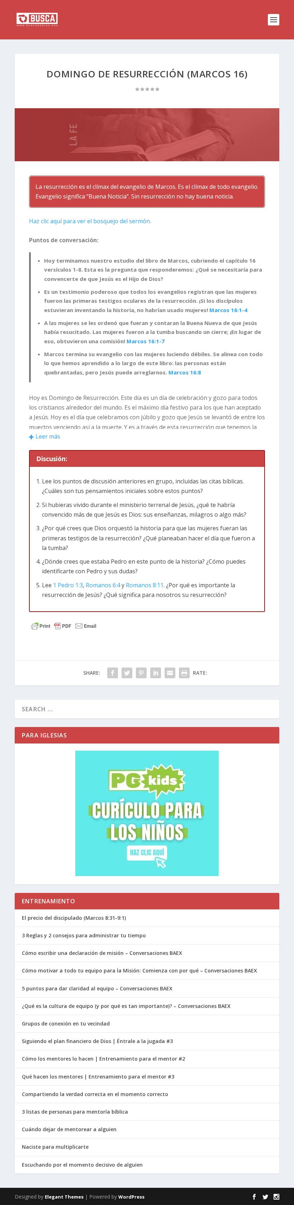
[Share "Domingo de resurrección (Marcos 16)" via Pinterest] (141, 673)
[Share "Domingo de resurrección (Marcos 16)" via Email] (170, 673)
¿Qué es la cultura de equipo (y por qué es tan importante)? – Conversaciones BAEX (126, 1006)
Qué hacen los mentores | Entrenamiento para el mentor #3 (98, 1076)
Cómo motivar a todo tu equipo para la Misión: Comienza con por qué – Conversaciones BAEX (139, 970)
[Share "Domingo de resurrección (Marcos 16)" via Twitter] (127, 673)
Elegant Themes (64, 1197)
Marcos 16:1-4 (228, 310)
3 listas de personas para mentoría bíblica (75, 1111)
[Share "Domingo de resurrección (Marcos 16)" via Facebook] (112, 673)
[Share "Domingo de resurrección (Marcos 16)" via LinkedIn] (155, 673)
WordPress (131, 1197)
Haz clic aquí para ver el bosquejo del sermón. (90, 221)
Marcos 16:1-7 (146, 341)
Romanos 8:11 (144, 585)
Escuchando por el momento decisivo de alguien (82, 1164)
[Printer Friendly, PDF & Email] (64, 626)
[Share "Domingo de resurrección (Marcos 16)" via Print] (184, 673)
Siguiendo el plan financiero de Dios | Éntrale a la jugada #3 (97, 1041)
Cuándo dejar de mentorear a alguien (69, 1129)
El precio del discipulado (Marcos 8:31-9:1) (74, 917)
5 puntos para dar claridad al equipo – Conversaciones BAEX (97, 988)
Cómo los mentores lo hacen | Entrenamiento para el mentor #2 (103, 1058)
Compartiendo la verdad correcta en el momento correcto (95, 1094)
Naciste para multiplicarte (55, 1146)
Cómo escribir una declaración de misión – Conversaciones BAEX (102, 953)
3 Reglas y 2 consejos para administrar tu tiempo (84, 935)
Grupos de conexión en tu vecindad (66, 1023)
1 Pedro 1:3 (68, 585)
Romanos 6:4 (103, 585)
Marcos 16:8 (185, 372)
